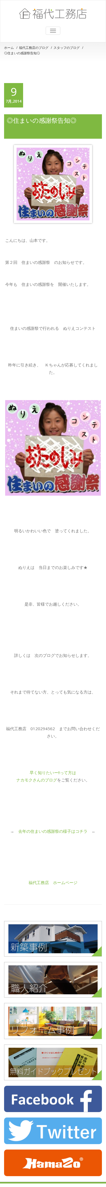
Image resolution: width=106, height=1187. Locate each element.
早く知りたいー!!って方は (53, 772)
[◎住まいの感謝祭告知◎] (53, 184)
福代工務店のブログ (33, 47)
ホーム (9, 47)
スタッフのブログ (67, 47)
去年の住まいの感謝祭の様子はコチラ (53, 831)
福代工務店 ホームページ (53, 882)
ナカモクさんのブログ (36, 780)
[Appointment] (53, 13)
